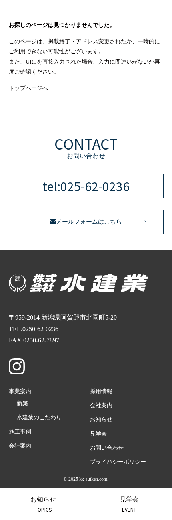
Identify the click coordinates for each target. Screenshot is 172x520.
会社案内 (20, 446)
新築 (22, 403)
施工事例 (20, 432)
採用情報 (101, 391)
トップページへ (28, 88)
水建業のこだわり (39, 417)
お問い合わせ (107, 448)
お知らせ (101, 419)
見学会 (98, 434)
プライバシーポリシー (118, 462)
